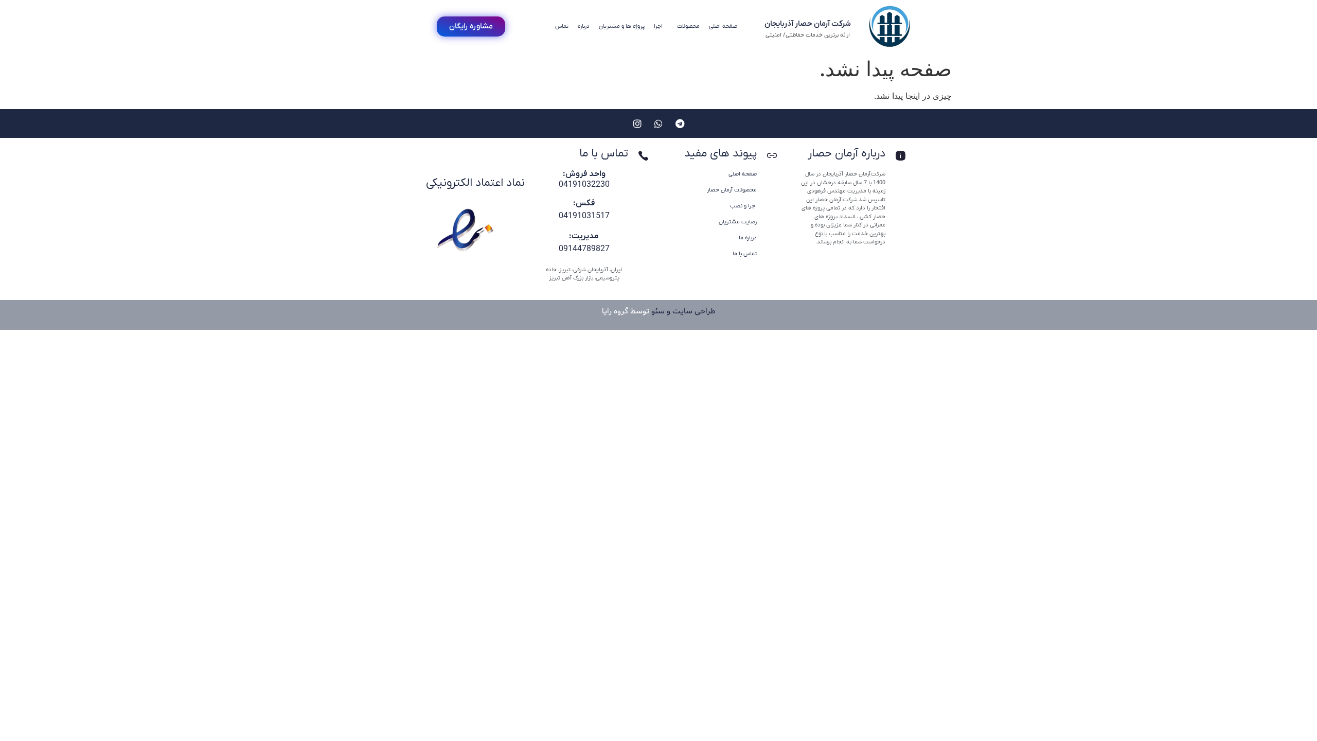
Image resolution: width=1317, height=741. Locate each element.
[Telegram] (679, 123)
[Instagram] (637, 123)
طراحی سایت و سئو (683, 311)
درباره (584, 26)
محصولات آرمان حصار (732, 189)
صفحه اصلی (723, 26)
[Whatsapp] (658, 123)
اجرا (658, 26)
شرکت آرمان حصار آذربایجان (807, 24)
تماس (561, 26)
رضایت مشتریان (738, 221)
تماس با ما (745, 253)
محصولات (688, 26)
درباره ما (748, 237)
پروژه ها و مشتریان (622, 26)
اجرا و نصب (743, 205)
